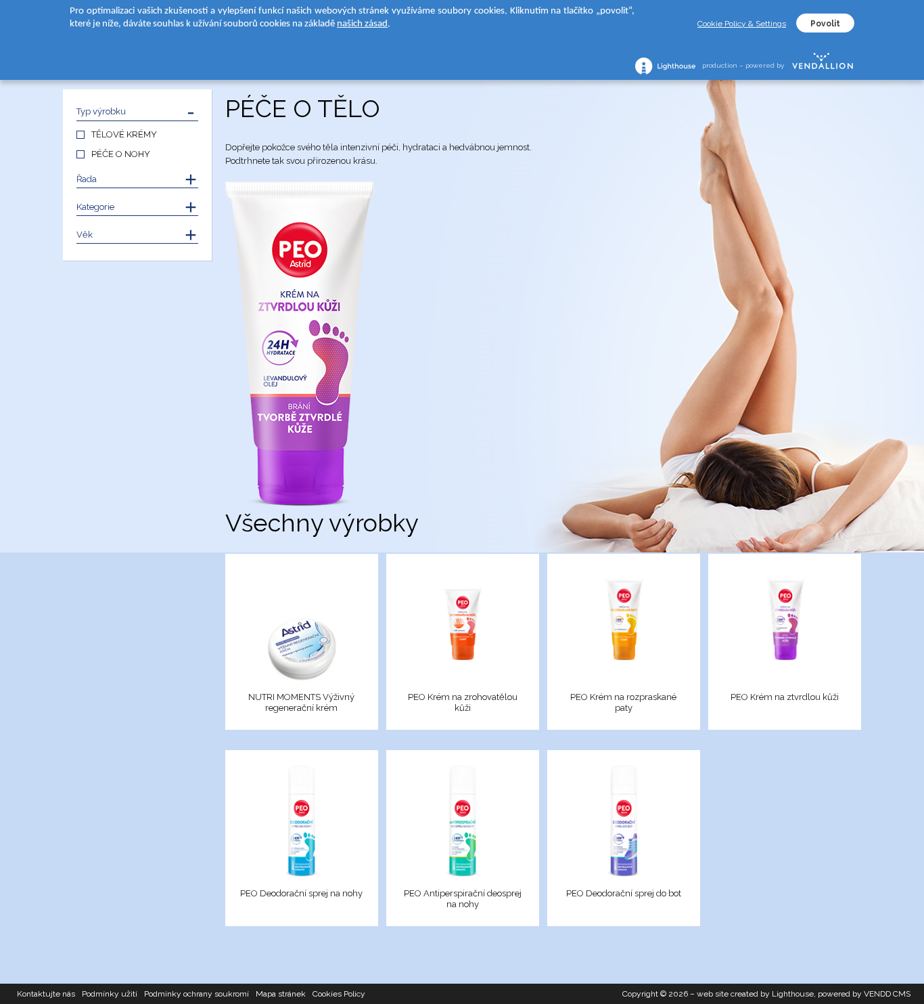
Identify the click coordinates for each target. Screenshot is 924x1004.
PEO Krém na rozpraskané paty (623, 702)
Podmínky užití (109, 994)
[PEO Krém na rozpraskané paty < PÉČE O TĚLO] (623, 624)
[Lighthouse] (665, 66)
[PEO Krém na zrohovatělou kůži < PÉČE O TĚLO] (462, 624)
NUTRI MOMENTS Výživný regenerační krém (301, 702)
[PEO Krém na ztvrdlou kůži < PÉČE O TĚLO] (784, 624)
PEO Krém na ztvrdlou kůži (785, 697)
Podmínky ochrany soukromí (196, 994)
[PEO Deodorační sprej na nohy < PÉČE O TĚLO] (301, 821)
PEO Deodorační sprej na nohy (301, 893)
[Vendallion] (822, 65)
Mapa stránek (281, 994)
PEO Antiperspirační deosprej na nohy (463, 898)
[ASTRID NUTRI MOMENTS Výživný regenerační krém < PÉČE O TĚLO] (301, 624)
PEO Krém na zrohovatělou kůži (462, 702)
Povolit (825, 23)
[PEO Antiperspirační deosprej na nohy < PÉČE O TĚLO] (462, 821)
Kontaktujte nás (46, 994)
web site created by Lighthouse (755, 994)
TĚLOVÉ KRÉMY (124, 134)
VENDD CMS (887, 994)
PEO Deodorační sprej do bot (623, 893)
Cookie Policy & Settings (741, 23)
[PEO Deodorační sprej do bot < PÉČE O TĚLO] (623, 821)
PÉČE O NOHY (120, 154)
